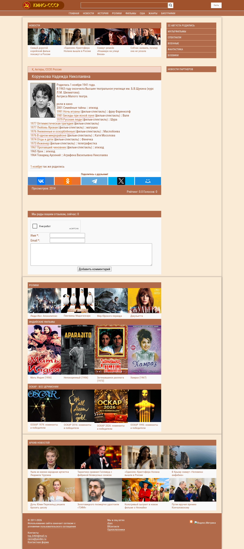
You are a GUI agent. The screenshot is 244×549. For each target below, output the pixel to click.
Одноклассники (116, 529)
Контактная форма (38, 542)
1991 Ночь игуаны (68, 111)
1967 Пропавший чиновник (48, 147)
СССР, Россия (53, 69)
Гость (216, 5)
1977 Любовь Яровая (44, 127)
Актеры (39, 69)
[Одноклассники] (68, 181)
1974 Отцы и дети (41, 139)
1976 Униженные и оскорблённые (52, 131)
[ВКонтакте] (41, 181)
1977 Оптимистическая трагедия (51, 123)
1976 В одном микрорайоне (48, 135)
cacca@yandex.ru (37, 539)
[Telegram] (94, 181)
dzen (110, 523)
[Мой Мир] (148, 181)
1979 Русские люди (69, 119)
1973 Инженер (39, 143)
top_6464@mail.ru (37, 535)
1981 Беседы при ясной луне (75, 115)
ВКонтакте (113, 526)
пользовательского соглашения (58, 526)
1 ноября (36, 166)
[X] (121, 181)
